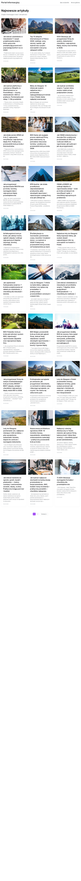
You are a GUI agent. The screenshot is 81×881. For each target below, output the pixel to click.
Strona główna (75, 2)
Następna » (44, 514)
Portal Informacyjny (10, 2)
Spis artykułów (64, 2)
